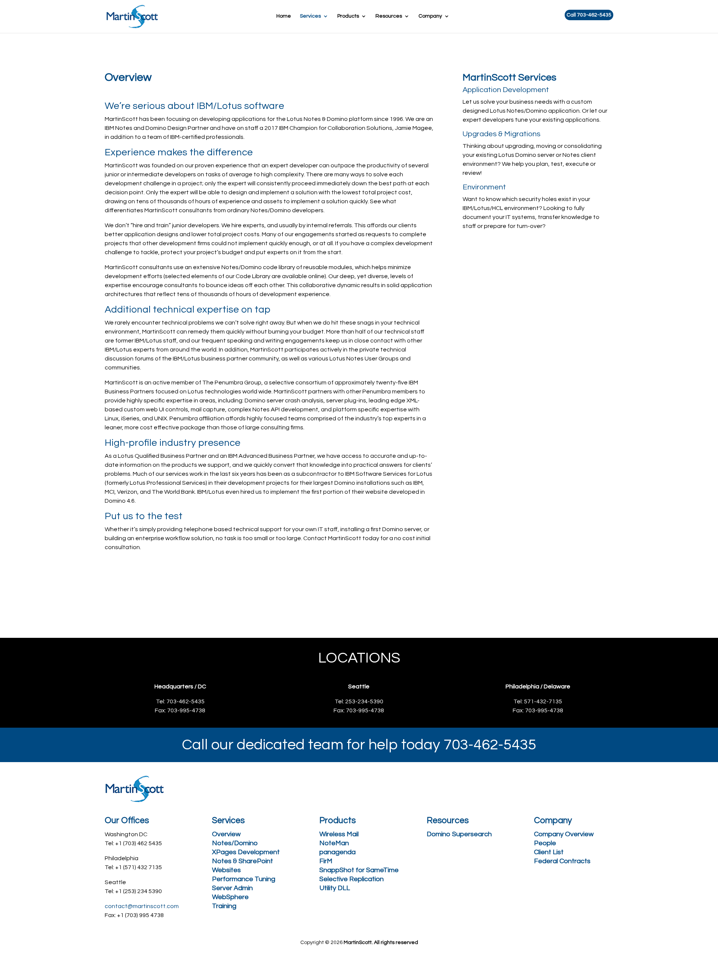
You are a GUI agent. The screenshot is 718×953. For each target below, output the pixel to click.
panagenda (337, 852)
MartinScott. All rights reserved (381, 942)
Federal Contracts (562, 861)
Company (430, 16)
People (545, 843)
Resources (388, 16)
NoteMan (334, 843)
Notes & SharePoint (242, 861)
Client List (549, 852)
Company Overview (563, 834)
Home (283, 16)
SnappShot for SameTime (359, 870)
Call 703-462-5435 (589, 15)
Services (310, 16)
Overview (226, 834)
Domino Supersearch (459, 834)
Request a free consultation (168, 589)
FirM (325, 861)
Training (224, 906)
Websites (226, 870)
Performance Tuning (243, 879)
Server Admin (232, 888)
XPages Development (246, 852)
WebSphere (230, 897)
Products (348, 16)
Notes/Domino (235, 843)
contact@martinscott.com (142, 906)
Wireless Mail (339, 834)
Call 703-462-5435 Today (341, 589)
